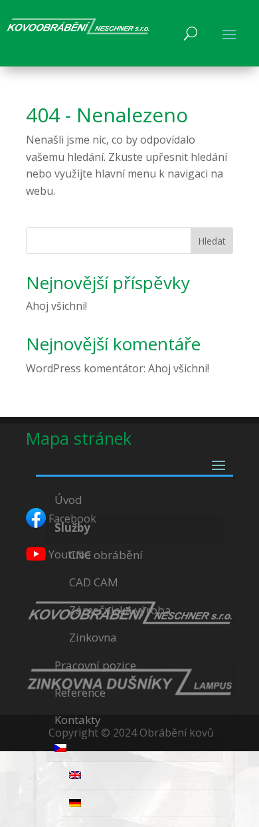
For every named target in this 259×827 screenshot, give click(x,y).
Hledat (212, 241)
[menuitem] (134, 748)
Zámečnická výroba (120, 610)
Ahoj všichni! (56, 305)
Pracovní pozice (95, 665)
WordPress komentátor (84, 368)
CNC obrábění (106, 554)
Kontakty (77, 719)
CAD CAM (93, 582)
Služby (72, 527)
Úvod (68, 499)
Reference (80, 692)
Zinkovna (93, 637)
